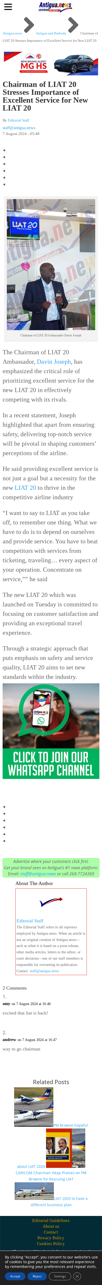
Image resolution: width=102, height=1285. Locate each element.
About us (51, 1226)
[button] (9, 6)
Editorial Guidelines (51, 1220)
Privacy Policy (50, 1237)
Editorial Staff (18, 120)
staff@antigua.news (19, 128)
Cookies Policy (51, 1243)
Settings (60, 1276)
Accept (15, 1276)
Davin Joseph (54, 361)
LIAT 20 (25, 487)
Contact (51, 1232)
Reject (37, 1276)
